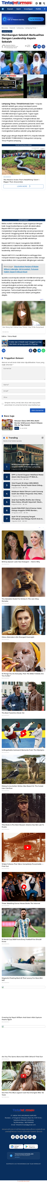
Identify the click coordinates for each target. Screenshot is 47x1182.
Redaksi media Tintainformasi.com (12, 46)
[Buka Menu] (40, 3)
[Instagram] (21, 1138)
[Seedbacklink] (34, 1137)
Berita (16, 428)
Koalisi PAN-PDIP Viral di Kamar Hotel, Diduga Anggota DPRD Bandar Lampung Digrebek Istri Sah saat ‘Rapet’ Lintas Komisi (27, 509)
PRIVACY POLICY (17, 1132)
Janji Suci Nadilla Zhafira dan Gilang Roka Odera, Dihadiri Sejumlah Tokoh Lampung (27, 501)
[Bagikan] (43, 46)
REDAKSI (5, 1129)
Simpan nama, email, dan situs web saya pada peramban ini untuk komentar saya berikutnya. (22, 404)
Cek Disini (17, 1157)
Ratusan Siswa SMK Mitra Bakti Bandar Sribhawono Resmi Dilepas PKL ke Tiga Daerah (28, 423)
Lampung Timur (7, 31)
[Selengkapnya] (43, 438)
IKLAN (40, 1132)
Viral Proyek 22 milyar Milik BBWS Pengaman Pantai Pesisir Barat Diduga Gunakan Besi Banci (27, 484)
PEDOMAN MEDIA (24, 1129)
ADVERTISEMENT (31, 1132)
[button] (36, 3)
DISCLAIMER (36, 1129)
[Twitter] (35, 350)
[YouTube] (26, 1138)
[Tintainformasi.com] (17, 3)
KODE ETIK (13, 1129)
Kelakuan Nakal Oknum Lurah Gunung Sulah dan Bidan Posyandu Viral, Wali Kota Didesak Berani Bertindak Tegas (27, 492)
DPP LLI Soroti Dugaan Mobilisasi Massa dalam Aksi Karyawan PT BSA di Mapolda (27, 476)
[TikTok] (30, 1138)
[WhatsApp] (43, 350)
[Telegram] (39, 350)
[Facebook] (30, 350)
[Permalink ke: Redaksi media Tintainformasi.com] (4, 47)
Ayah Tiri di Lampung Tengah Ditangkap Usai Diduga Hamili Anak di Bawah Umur (27, 518)
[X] (17, 1138)
